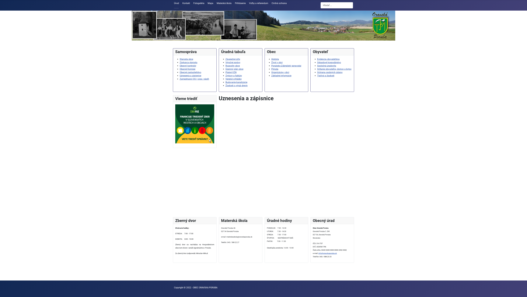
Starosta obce (186, 59)
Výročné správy (232, 62)
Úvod (176, 3)
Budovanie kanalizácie (236, 82)
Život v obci (277, 62)
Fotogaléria (198, 3)
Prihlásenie (240, 3)
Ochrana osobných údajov (330, 72)
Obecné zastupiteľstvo (190, 72)
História (275, 59)
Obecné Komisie (187, 69)
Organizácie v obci (280, 72)
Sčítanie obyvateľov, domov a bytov (334, 69)
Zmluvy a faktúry (233, 75)
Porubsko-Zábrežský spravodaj (286, 65)
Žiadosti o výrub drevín (236, 85)
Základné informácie (281, 75)
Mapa (210, 3)
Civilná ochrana (279, 3)
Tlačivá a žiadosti (325, 75)
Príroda (274, 69)
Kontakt (186, 3)
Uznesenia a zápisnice (190, 75)
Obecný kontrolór (188, 65)
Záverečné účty (232, 59)
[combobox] (337, 5)
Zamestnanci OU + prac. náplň (194, 79)
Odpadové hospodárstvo (329, 62)
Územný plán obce (234, 69)
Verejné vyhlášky (233, 79)
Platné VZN (230, 72)
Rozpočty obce (232, 65)
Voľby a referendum (258, 3)
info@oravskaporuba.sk (327, 253)
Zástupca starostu (188, 62)
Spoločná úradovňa (326, 65)
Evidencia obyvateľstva (328, 59)
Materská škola (224, 3)
